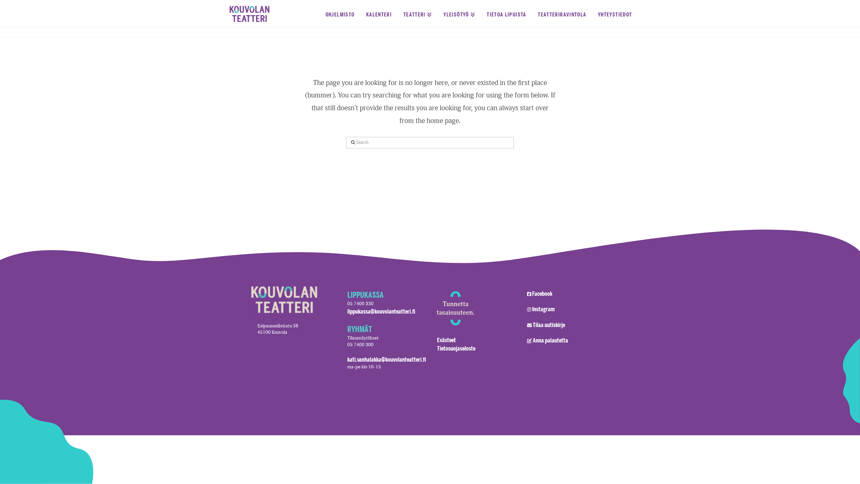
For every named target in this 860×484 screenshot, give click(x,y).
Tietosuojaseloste (456, 348)
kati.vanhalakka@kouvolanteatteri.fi (386, 359)
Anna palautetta (550, 340)
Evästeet (446, 340)
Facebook (542, 293)
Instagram (543, 309)
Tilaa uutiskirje (549, 324)
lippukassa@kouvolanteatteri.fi (381, 311)
